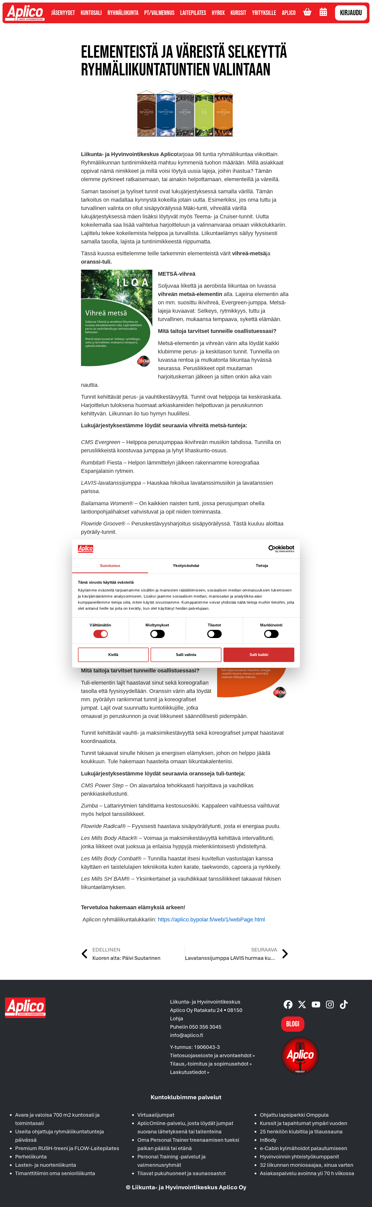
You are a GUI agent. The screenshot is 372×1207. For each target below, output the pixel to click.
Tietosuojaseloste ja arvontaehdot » (212, 1055)
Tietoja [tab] (262, 565)
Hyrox (218, 13)
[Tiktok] (344, 1004)
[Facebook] (288, 1004)
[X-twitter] (302, 1004)
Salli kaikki (259, 654)
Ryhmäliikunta (123, 13)
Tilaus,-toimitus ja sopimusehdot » (211, 1063)
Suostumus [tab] (110, 565)
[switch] (157, 634)
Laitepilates (193, 13)
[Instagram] (330, 1004)
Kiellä (113, 654)
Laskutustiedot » (189, 1071)
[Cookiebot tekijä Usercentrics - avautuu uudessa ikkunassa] (272, 549)
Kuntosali (91, 13)
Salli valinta (186, 654)
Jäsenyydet (63, 13)
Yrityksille (264, 13)
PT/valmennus (159, 13)
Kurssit (238, 13)
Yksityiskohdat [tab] (186, 565)
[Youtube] (316, 1004)
